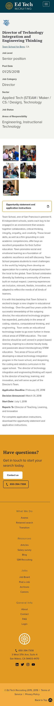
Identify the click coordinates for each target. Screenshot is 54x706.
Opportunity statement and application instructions (20, 206)
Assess (24, 517)
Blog (24, 554)
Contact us (13, 475)
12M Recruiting (24, 559)
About (24, 609)
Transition (24, 527)
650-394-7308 (18, 484)
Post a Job (24, 582)
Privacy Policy (32, 694)
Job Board (24, 577)
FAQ (24, 619)
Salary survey (24, 549)
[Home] (19, 6)
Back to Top (41, 700)
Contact (24, 614)
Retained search (24, 522)
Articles (24, 545)
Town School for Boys (13, 46)
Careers (24, 591)
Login (24, 624)
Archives (24, 587)
